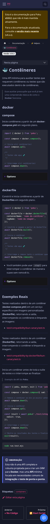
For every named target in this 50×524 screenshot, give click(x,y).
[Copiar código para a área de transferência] (44, 133)
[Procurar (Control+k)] (45, 4)
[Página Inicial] (5, 43)
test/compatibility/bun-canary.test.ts (26, 327)
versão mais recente (28, 31)
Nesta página (11, 62)
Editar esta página (15, 497)
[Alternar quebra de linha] (39, 208)
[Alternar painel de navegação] (4, 4)
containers (21, 491)
